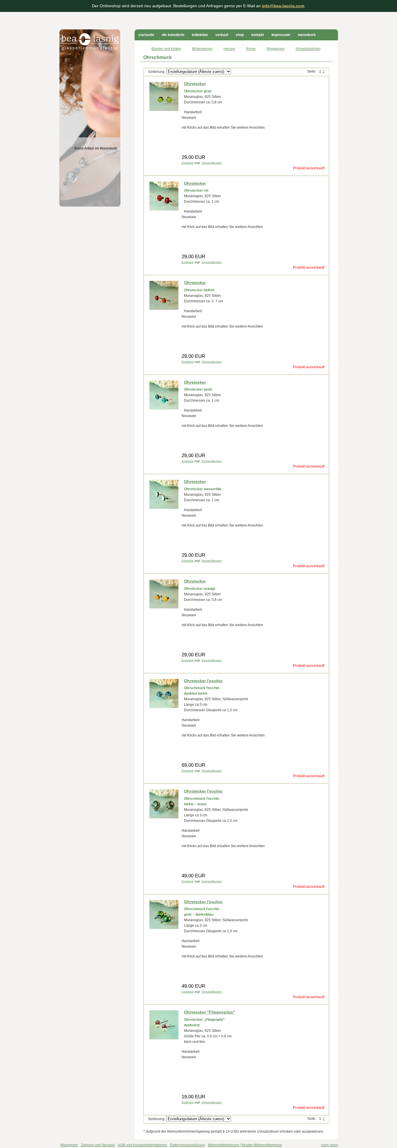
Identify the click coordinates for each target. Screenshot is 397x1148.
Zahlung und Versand (98, 1145)
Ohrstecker (195, 83)
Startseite (146, 35)
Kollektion (200, 35)
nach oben (329, 1145)
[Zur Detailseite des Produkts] (164, 111)
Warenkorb (307, 35)
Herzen (229, 49)
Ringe (251, 49)
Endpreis (188, 162)
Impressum (280, 35)
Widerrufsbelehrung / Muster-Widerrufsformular (245, 1145)
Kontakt (257, 35)
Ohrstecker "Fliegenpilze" (209, 1012)
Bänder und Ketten (166, 49)
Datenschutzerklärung (187, 1145)
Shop (240, 35)
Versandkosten (211, 162)
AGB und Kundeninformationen (142, 1145)
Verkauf (221, 35)
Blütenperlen (202, 49)
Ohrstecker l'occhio (203, 680)
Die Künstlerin (173, 35)
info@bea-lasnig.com (283, 5)
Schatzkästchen (308, 49)
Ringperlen (276, 49)
